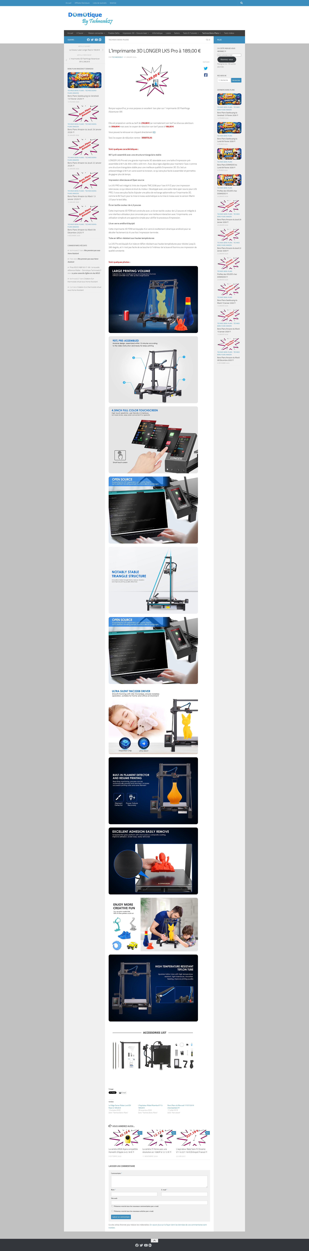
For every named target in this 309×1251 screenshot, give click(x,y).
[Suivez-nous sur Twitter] (92, 39)
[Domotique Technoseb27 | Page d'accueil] (91, 18)
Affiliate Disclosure (82, 3)
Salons (177, 33)
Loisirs (168, 33)
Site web (114, 1198)
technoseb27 (117, 57)
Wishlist (113, 3)
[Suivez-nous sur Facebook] (88, 39)
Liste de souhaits (99, 3)
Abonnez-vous (226, 59)
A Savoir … (81, 33)
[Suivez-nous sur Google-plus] (99, 39)
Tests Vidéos (229, 33)
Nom (113, 1190)
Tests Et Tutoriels (190, 33)
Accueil (68, 3)
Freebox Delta (113, 33)
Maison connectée (95, 33)
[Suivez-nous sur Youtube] (96, 39)
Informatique (157, 33)
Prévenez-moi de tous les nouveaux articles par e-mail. (134, 1211)
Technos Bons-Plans (210, 33)
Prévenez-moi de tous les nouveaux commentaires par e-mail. (136, 1206)
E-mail (164, 1190)
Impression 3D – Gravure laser (135, 33)
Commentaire (116, 1173)
